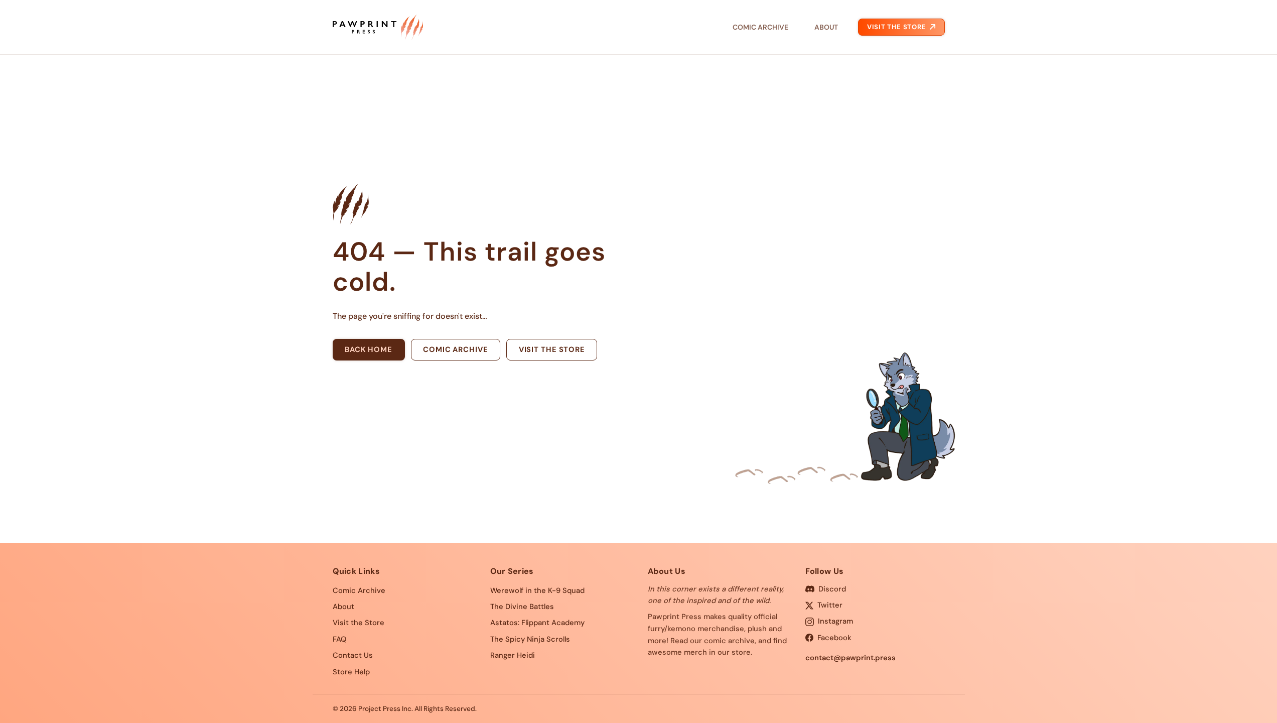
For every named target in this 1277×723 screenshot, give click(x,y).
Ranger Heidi (512, 655)
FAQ (339, 639)
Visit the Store (896, 27)
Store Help (351, 672)
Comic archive (455, 349)
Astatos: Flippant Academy (537, 623)
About (826, 27)
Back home (368, 349)
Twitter (829, 605)
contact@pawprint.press (850, 658)
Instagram (835, 621)
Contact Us (353, 655)
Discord (832, 589)
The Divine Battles (522, 606)
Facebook (834, 638)
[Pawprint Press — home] (378, 27)
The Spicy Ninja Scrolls (530, 639)
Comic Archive (760, 27)
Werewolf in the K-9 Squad (537, 590)
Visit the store (552, 349)
